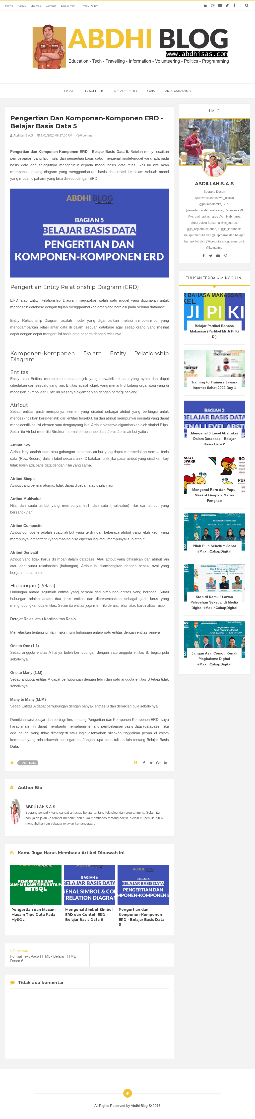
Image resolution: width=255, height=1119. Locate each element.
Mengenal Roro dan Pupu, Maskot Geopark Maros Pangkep (214, 495)
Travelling (94, 91)
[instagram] (213, 5)
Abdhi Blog (140, 1106)
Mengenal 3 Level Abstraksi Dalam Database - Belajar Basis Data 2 (214, 438)
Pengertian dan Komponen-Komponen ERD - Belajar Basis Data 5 (141, 917)
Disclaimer (68, 5)
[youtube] (220, 5)
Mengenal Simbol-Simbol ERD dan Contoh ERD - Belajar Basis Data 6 (89, 914)
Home (9, 5)
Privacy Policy (88, 5)
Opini (151, 91)
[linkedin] (205, 5)
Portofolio (125, 91)
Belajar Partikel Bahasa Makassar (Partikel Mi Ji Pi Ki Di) (214, 331)
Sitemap (35, 5)
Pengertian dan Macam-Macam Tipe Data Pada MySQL (34, 914)
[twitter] (227, 5)
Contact (51, 5)
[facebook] (234, 5)
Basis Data (28, 762)
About (22, 5)
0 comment (87, 135)
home (69, 91)
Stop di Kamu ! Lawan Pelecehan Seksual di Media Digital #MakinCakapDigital (214, 602)
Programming (178, 91)
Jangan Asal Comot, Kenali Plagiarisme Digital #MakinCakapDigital (214, 658)
